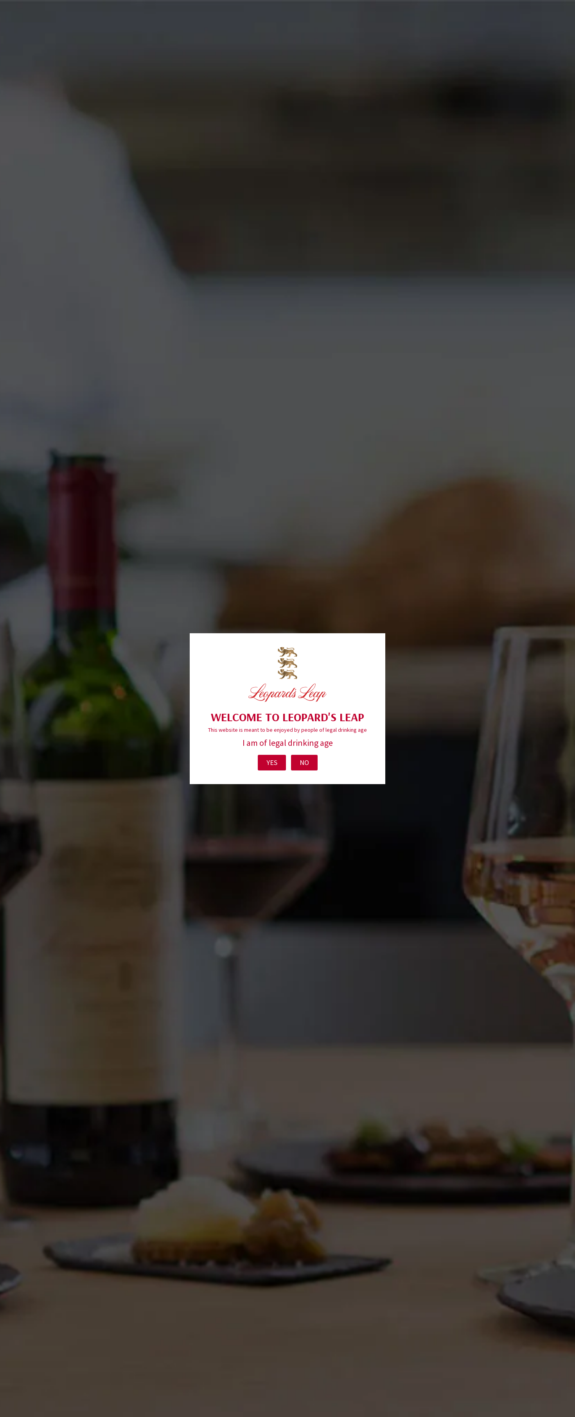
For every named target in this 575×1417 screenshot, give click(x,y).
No (304, 762)
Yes (271, 762)
